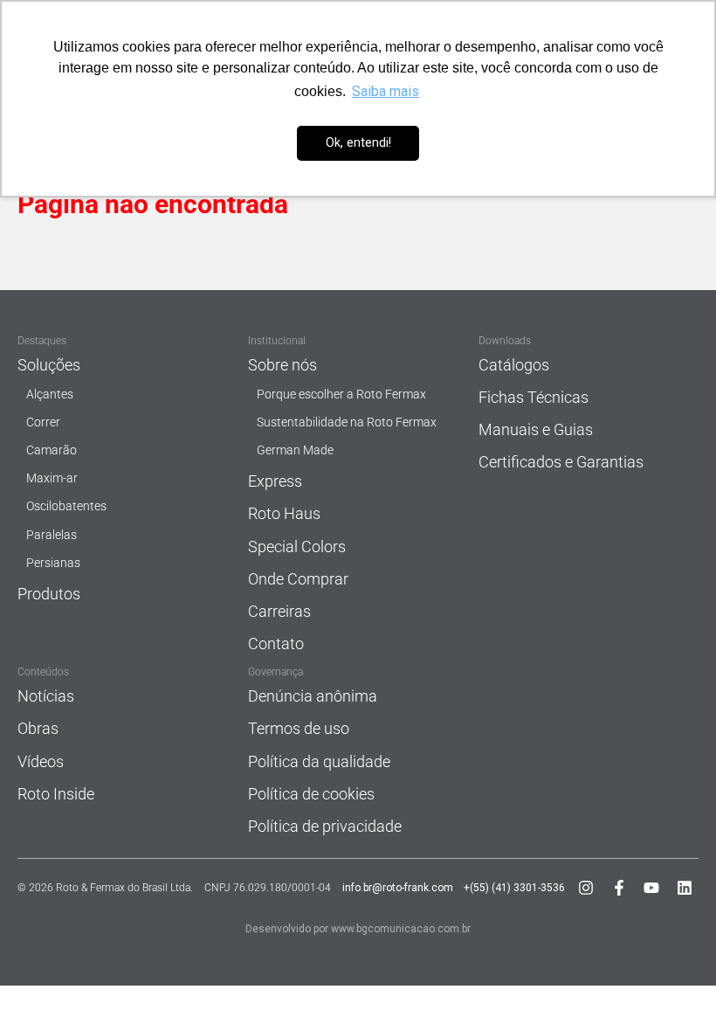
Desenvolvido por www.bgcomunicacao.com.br (358, 929)
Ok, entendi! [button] (358, 142)
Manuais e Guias (535, 429)
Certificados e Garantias (561, 462)
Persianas (53, 563)
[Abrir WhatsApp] (672, 987)
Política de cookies (311, 794)
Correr (43, 422)
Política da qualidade (319, 761)
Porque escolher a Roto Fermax (341, 394)
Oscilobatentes (66, 506)
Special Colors (297, 546)
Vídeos (40, 761)
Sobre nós (282, 365)
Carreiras (279, 611)
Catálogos (513, 365)
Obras (38, 728)
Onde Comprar (298, 579)
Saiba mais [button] (385, 91)
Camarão (51, 450)
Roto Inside (55, 794)
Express (275, 481)
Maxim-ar (52, 478)
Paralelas (51, 535)
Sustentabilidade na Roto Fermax (347, 422)
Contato (276, 643)
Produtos (48, 594)
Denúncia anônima (312, 696)
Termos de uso (298, 728)
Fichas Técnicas (533, 397)
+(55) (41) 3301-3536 (514, 888)
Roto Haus (284, 513)
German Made (295, 450)
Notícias (45, 696)
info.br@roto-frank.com (397, 888)
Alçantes (49, 394)
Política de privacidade (325, 826)
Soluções (48, 365)
